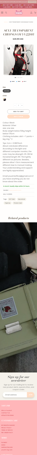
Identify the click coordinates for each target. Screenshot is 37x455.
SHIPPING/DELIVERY (7, 447)
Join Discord (32, 2)
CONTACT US (5, 413)
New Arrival (21, 199)
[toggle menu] (2, 12)
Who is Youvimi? (6, 410)
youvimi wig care (6, 450)
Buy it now (18, 116)
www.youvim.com (15, 190)
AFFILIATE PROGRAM (7, 415)
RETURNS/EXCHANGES (8, 425)
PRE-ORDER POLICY (7, 432)
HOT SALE (12, 199)
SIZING (3, 445)
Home (6, 22)
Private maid (18, 203)
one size (6, 91)
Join (31, 395)
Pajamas (7, 203)
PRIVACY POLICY (6, 428)
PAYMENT (4, 442)
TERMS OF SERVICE (7, 430)
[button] (15, 77)
